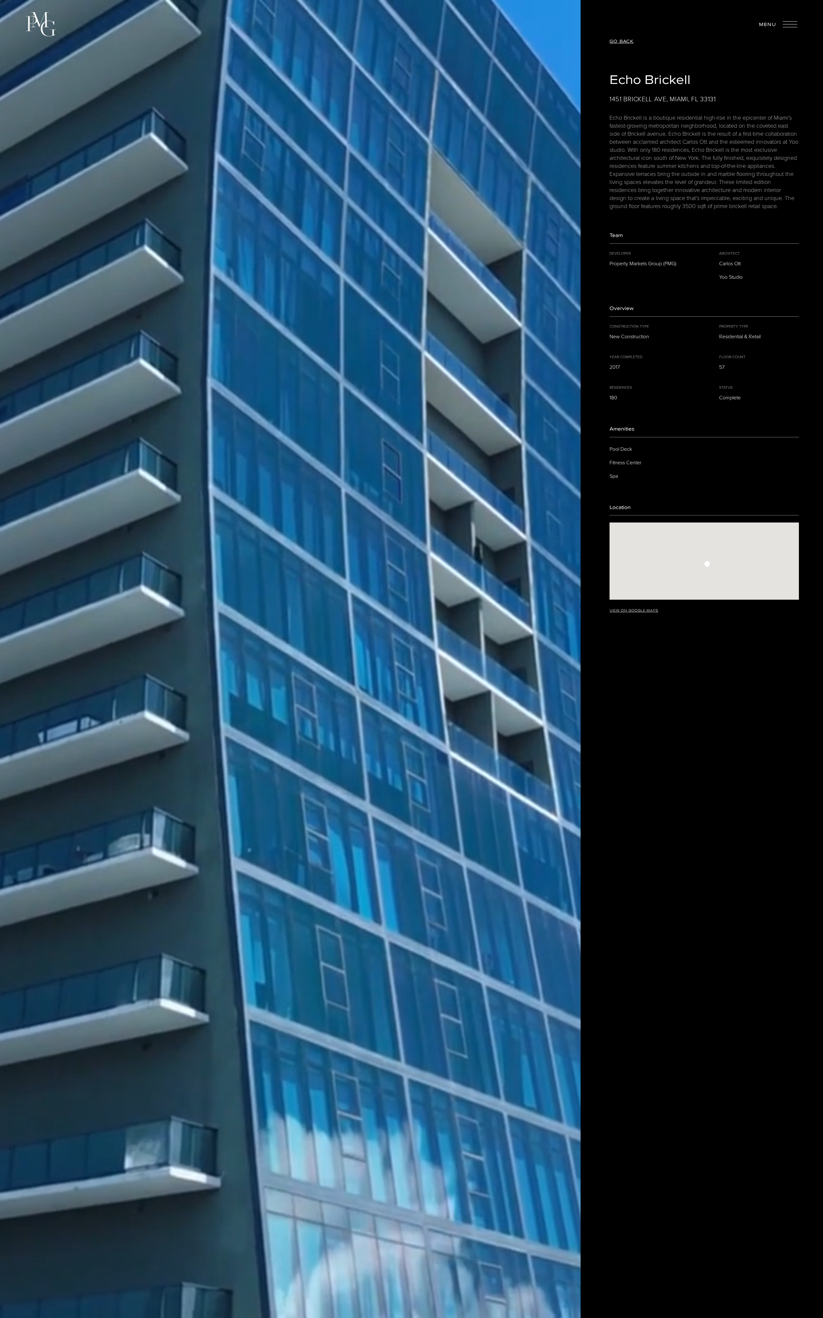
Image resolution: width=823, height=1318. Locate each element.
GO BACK (622, 41)
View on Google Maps (634, 610)
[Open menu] (790, 24)
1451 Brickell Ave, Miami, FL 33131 (663, 99)
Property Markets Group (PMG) (643, 263)
